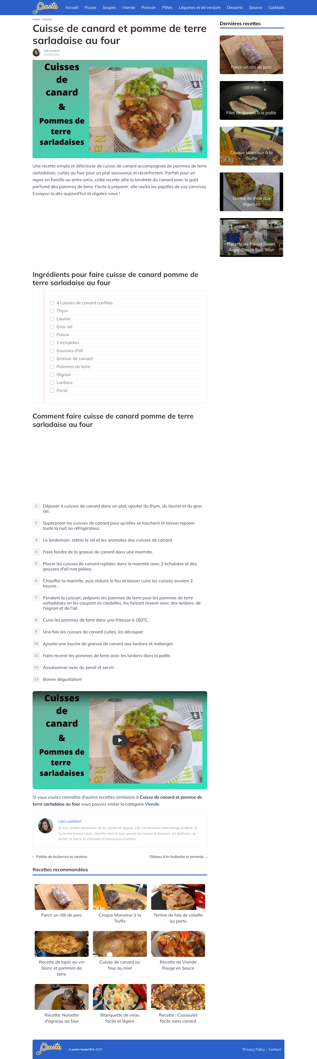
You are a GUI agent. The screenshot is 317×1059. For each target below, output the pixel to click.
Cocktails (276, 7)
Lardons (64, 382)
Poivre (62, 334)
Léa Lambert (52, 50)
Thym (62, 310)
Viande (128, 7)
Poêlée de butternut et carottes (61, 856)
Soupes (109, 7)
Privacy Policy (254, 1049)
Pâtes (167, 7)
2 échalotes (67, 342)
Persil (61, 390)
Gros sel (64, 326)
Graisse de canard (74, 358)
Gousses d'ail (69, 350)
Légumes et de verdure (200, 7)
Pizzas (90, 7)
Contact (274, 1049)
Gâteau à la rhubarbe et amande (177, 856)
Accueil (71, 7)
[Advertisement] (120, 231)
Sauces (255, 7)
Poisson (149, 7)
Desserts (235, 7)
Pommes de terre (73, 366)
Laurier (63, 318)
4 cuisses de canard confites (84, 303)
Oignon (63, 374)
